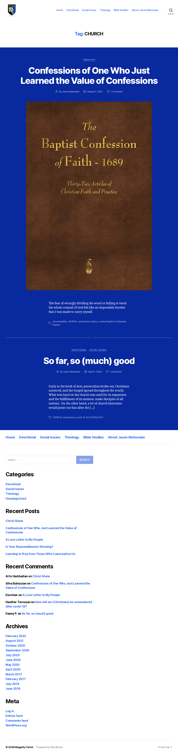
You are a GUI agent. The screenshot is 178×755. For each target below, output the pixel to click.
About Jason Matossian (145, 10)
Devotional (72, 10)
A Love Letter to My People (24, 539)
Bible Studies (121, 10)
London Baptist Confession (112, 321)
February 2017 (16, 679)
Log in (10, 711)
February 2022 (16, 636)
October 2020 (15, 645)
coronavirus (69, 417)
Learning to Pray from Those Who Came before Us (40, 554)
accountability (60, 321)
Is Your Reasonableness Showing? (29, 546)
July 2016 (12, 684)
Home (59, 10)
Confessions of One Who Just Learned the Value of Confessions (89, 75)
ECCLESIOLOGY (94, 417)
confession (83, 321)
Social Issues (89, 10)
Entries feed (14, 716)
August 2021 (15, 640)
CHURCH (72, 321)
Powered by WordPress (49, 747)
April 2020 (13, 669)
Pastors (56, 324)
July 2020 (13, 655)
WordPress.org (16, 725)
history (94, 321)
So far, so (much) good (89, 360)
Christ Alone (14, 521)
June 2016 (13, 688)
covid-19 (80, 417)
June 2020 (13, 660)
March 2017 (14, 674)
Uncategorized (16, 498)
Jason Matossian (70, 91)
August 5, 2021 (95, 91)
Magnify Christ (24, 747)
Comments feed (17, 720)
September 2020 (17, 650)
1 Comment (117, 91)
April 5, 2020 (95, 371)
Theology (105, 10)
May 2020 (12, 664)
